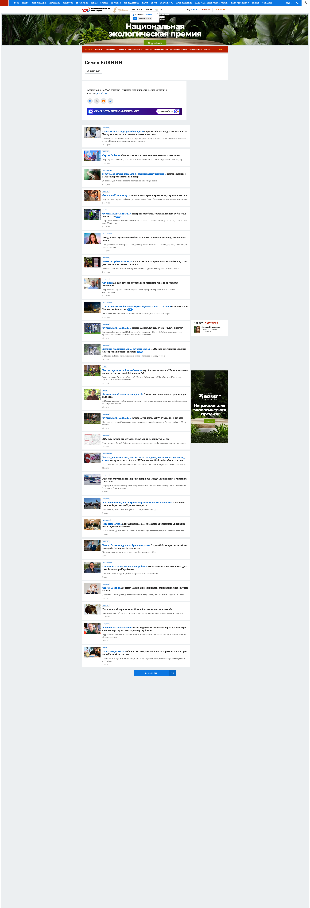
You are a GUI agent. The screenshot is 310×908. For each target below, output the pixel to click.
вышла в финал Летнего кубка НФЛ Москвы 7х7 (142, 327)
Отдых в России (161, 49)
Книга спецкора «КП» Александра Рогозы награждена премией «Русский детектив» (144, 525)
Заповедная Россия (178, 49)
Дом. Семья (106, 520)
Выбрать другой (145, 18)
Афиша (207, 49)
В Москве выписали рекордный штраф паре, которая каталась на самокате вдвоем (144, 263)
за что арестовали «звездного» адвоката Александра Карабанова (144, 568)
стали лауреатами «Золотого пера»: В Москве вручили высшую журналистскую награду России (144, 629)
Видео (25, 3)
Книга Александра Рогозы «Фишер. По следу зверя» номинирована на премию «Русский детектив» (143, 659)
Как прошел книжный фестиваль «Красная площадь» (144, 504)
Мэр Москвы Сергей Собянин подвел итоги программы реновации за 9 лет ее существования (138, 290)
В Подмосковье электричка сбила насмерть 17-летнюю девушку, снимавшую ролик (144, 239)
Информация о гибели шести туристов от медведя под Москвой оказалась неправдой (142, 613)
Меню (4, 3)
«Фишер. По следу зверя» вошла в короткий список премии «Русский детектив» (144, 653)
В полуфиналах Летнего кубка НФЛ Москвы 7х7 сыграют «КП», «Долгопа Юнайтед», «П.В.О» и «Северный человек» (142, 378)
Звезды (104, 3)
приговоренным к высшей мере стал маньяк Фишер (144, 175)
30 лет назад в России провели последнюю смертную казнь (129, 181)
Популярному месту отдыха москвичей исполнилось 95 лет (130, 552)
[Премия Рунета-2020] (119, 10)
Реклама (206, 9)
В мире (94, 3)
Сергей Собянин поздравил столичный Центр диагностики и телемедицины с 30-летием (144, 133)
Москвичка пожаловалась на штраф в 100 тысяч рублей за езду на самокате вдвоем (140, 268)
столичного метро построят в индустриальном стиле (144, 195)
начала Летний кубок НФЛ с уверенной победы (142, 417)
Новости (98, 49)
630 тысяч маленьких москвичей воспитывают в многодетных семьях (145, 589)
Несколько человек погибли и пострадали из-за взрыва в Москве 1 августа (136, 313)
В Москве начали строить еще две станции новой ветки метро (135, 439)
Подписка (220, 9)
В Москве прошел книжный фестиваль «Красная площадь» (130, 509)
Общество (68, 3)
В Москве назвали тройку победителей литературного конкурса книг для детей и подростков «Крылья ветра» (145, 402)
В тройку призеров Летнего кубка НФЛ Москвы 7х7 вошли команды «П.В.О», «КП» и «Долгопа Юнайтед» (145, 221)
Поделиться (95, 71)
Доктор (255, 3)
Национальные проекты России (211, 3)
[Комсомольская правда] (96, 9)
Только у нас (110, 49)
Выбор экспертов (240, 3)
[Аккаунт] (306, 3)
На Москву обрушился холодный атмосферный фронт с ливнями (144, 350)
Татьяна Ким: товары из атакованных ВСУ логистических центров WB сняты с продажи (143, 464)
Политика (54, 3)
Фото (16, 3)
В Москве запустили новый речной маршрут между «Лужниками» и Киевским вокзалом (144, 480)
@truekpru (101, 93)
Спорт (154, 3)
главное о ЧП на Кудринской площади (145, 308)
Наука (145, 3)
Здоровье (116, 3)
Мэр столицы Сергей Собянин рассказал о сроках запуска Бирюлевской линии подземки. (144, 443)
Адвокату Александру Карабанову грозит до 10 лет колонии (130, 573)
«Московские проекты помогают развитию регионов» (141, 155)
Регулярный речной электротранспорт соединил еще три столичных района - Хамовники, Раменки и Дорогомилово (144, 486)
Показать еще (151, 673)
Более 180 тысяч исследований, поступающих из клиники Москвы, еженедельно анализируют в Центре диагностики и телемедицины (144, 139)
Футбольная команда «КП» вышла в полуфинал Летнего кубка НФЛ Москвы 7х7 (145, 371)
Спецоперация (38, 3)
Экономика (82, 3)
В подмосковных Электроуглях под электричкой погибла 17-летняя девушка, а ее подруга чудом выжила (144, 245)
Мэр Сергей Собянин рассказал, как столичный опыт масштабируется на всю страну (142, 159)
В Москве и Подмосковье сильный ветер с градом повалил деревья (133, 356)
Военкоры (122, 49)
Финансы (267, 3)
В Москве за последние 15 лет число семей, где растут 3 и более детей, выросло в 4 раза (143, 594)
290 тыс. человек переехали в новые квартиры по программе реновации (140, 284)
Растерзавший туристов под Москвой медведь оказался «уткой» (137, 609)
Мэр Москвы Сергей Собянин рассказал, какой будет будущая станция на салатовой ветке (144, 199)
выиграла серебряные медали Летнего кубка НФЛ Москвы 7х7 (144, 215)
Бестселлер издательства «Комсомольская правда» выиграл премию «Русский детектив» (143, 530)
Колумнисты (166, 3)
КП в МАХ (148, 49)
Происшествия (184, 3)
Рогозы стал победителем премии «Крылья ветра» (144, 395)
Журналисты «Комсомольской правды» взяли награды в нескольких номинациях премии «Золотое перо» (144, 635)
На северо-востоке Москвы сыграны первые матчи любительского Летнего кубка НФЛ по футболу (144, 423)
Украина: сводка (135, 49)
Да (135, 18)
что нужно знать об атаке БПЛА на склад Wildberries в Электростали (144, 459)
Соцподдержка (131, 3)
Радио (193, 9)
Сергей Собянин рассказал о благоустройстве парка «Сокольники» (144, 546)
